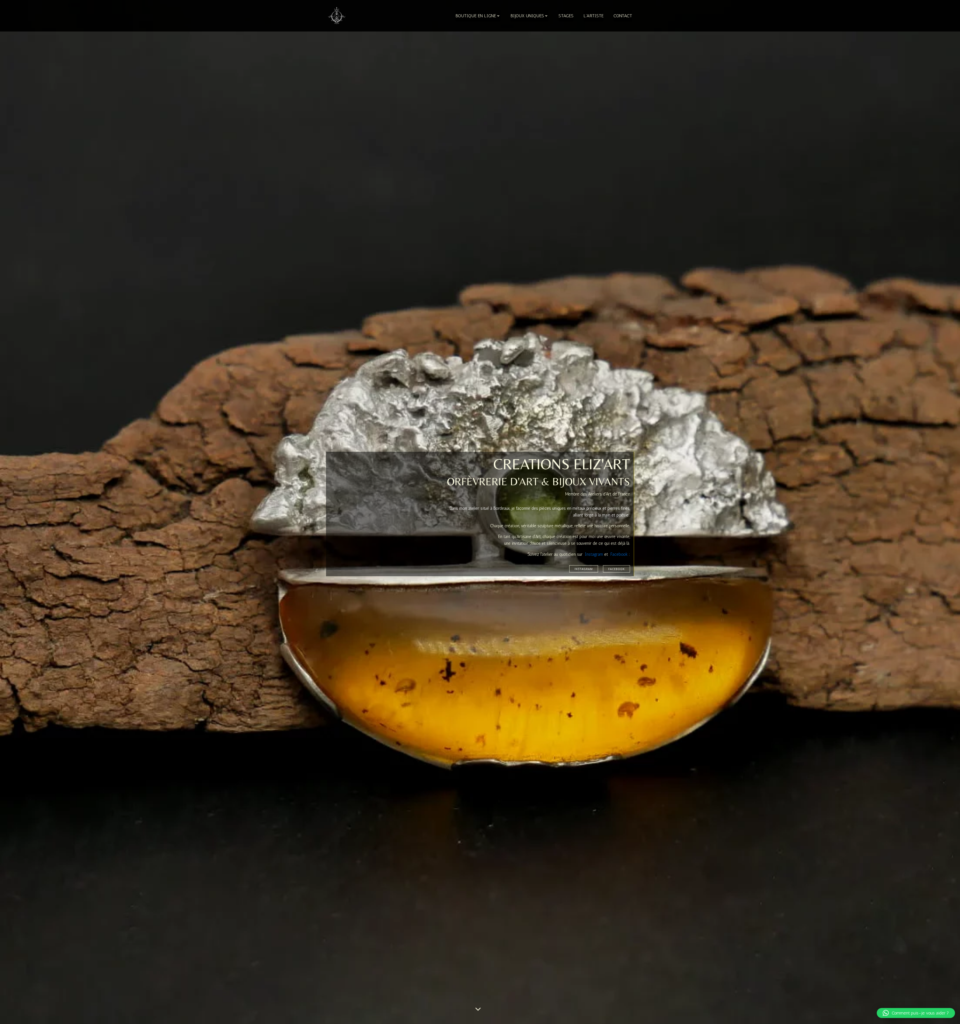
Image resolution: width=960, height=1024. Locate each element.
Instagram (594, 554)
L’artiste (594, 15)
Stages (566, 15)
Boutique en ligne (476, 15)
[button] (916, 1013)
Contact (623, 15)
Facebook (619, 554)
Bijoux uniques (527, 15)
